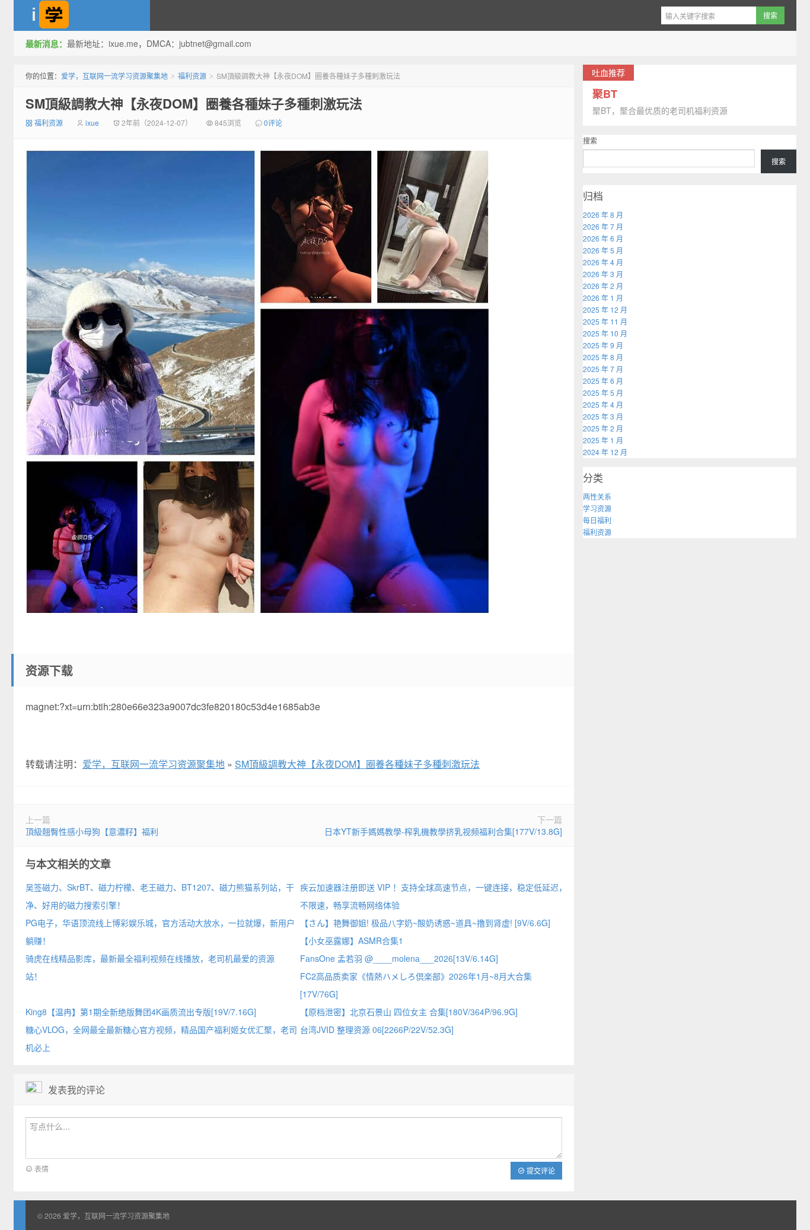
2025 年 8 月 (603, 357)
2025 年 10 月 (605, 333)
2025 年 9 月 (603, 345)
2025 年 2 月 (603, 428)
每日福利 (597, 520)
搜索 (590, 140)
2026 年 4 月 (603, 262)
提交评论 (540, 1170)
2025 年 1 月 (603, 440)
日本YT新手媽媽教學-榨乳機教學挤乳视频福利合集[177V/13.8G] (443, 831)
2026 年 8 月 (603, 214)
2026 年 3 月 (603, 274)
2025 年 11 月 (605, 321)
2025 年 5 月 (603, 392)
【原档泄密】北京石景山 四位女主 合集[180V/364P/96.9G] (409, 1012)
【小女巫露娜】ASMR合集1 (351, 940)
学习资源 (597, 508)
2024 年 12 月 (605, 452)
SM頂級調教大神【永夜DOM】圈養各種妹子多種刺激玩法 (193, 103)
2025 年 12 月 (605, 309)
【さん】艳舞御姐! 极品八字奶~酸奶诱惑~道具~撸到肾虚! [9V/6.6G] (425, 923)
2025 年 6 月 (603, 381)
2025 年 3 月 (603, 416)
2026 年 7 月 (603, 226)
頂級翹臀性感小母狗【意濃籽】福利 (91, 831)
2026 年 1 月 (603, 298)
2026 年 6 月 (603, 238)
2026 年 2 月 (603, 286)
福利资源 (192, 76)
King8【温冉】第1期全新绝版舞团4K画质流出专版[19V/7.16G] (140, 1012)
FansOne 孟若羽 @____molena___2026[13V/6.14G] (399, 958)
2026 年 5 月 (603, 250)
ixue (92, 122)
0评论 (273, 122)
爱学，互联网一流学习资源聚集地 (82, 15)
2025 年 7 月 (603, 369)
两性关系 (597, 496)
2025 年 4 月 (603, 404)
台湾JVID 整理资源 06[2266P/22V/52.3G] (377, 1029)
